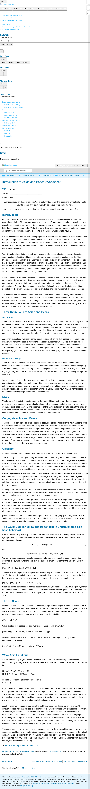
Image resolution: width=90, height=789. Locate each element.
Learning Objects (28, 175)
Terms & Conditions (50, 783)
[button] (7, 133)
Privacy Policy (38, 783)
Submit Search (6, 44)
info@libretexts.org (26, 786)
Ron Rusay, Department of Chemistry (21, 745)
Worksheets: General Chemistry (69, 175)
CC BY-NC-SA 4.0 (54, 751)
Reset (3, 59)
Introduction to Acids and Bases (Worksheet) (18, 751)
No (34, 768)
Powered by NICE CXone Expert (33, 777)
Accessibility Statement (66, 783)
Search (6, 171)
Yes (26, 768)
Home (12, 175)
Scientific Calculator (11, 118)
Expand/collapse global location (86, 175)
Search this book (6, 37)
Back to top (6, 761)
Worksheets (46, 175)
